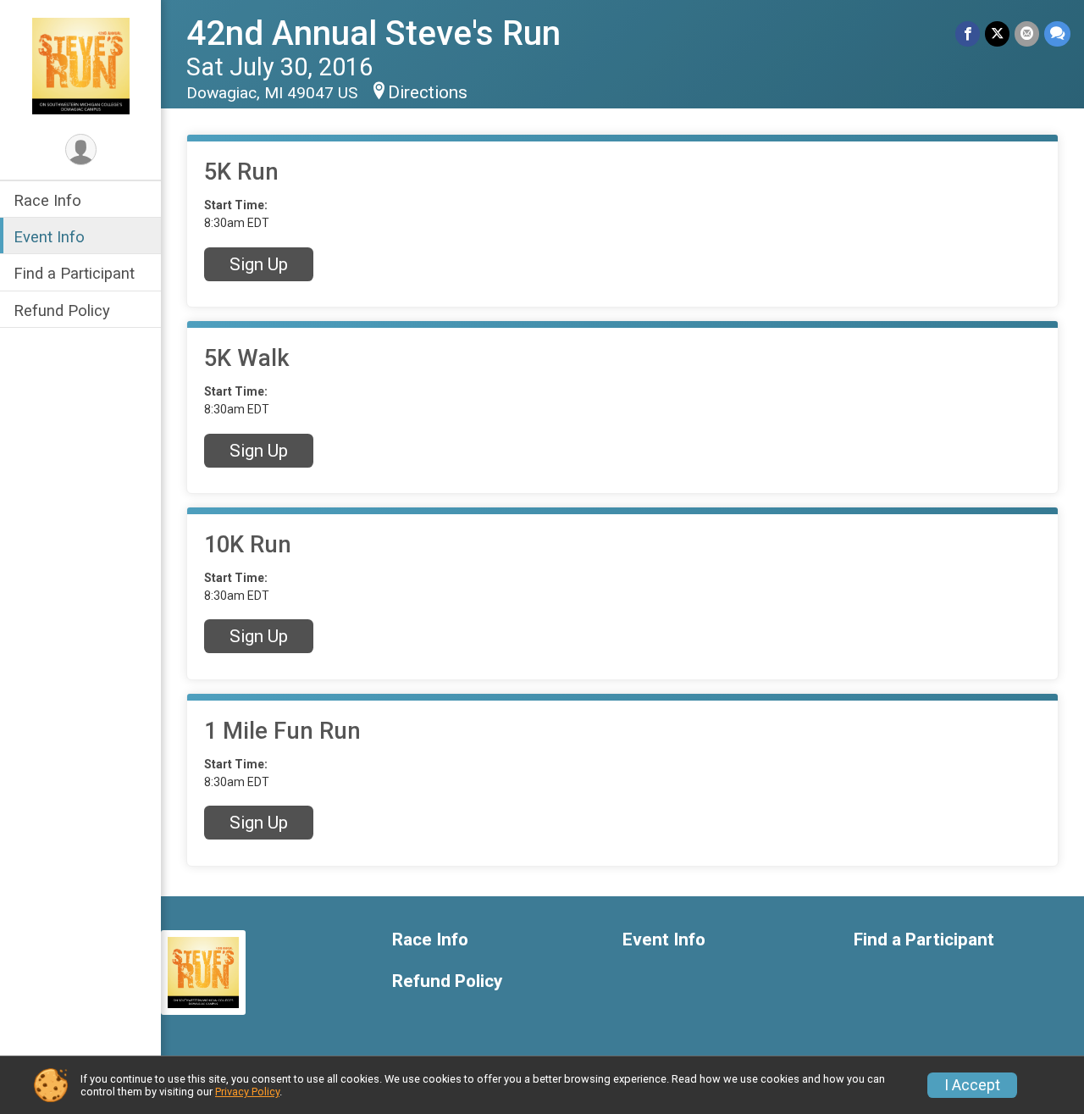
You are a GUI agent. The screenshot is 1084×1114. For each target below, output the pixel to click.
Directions (427, 92)
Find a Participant (74, 273)
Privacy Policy (247, 1091)
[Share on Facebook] (967, 33)
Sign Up (259, 264)
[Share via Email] (1027, 33)
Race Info (47, 200)
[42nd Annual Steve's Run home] (81, 65)
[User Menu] (81, 149)
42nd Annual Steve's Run (373, 33)
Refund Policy (62, 310)
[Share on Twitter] (997, 33)
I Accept (972, 1085)
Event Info (49, 237)
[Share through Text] (1057, 33)
